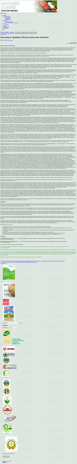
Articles (4, 23)
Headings (4, 327)
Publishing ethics (6, 26)
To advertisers (5, 28)
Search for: (5, 322)
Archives (7, 24)
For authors (5, 20)
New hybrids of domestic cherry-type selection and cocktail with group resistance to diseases (18, 33)
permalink (63, 261)
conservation (21, 261)
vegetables (53, 261)
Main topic (12, 261)
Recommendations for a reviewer (11, 22)
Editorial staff (7, 18)
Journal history (8, 17)
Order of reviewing (9, 21)
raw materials (43, 261)
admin (11, 40)
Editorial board (8, 19)
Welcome (4, 15)
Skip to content (3, 13)
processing (34, 261)
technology (48, 261)
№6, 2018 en (3, 34)
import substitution (27, 261)
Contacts (4, 25)
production (38, 261)
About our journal (6, 16)
